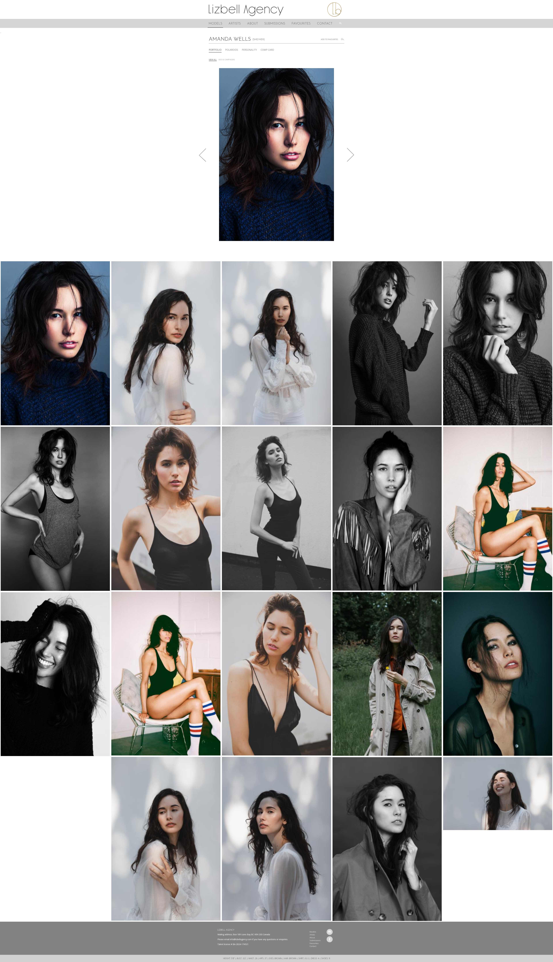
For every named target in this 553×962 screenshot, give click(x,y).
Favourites (300, 23)
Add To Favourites (329, 39)
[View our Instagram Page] (330, 932)
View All (213, 59)
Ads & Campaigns (226, 59)
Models (215, 23)
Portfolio (215, 49)
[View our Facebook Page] (330, 939)
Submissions (274, 23)
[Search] (341, 23)
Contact (324, 23)
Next (350, 155)
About (252, 23)
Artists (235, 23)
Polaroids (231, 49)
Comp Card (267, 49)
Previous (202, 155)
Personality (249, 49)
